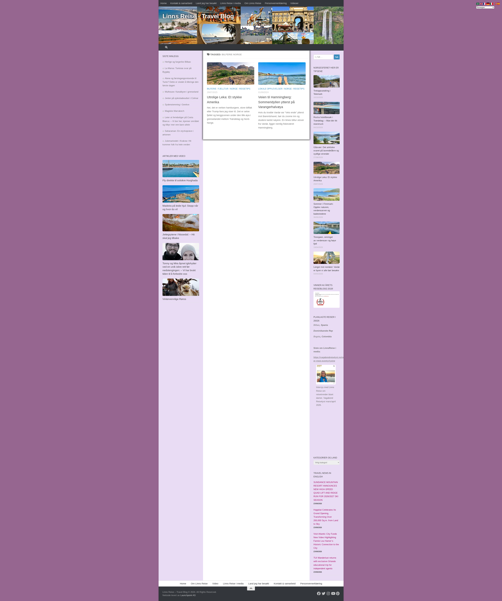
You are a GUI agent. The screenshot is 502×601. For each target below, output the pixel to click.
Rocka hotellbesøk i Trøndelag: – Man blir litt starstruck (325, 120)
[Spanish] (498, 3)
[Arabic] (478, 3)
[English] (481, 3)
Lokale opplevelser (270, 89)
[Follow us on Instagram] (328, 593)
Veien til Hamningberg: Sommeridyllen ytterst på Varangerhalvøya (276, 102)
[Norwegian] (495, 3)
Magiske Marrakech (174, 111)
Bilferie (211, 89)
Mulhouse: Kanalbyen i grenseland (181, 92)
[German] (488, 3)
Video (215, 583)
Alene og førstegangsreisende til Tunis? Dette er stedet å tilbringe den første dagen (180, 82)
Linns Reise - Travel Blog (198, 16)
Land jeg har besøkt (206, 3)
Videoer (294, 3)
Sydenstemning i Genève (177, 104)
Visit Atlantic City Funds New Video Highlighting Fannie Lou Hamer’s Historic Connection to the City (326, 541)
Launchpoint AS (188, 595)
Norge (234, 89)
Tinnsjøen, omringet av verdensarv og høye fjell (324, 240)
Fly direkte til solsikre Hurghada (180, 180)
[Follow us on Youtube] (333, 593)
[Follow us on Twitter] (323, 593)
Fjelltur (223, 89)
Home (163, 3)
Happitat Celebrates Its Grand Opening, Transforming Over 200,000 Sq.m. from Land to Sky (325, 517)
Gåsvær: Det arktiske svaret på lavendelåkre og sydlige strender (326, 150)
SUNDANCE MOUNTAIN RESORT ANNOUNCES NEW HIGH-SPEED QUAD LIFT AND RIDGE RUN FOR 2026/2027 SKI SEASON (325, 491)
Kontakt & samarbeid (181, 3)
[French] (484, 3)
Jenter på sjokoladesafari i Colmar (181, 98)
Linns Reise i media (230, 3)
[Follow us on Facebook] (319, 593)
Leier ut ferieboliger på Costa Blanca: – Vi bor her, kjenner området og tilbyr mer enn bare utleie (180, 121)
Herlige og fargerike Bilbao (178, 62)
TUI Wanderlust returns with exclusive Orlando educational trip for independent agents (324, 563)
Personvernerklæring (276, 3)
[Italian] (491, 3)
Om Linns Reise (252, 3)
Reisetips (244, 89)
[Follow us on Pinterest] (338, 593)
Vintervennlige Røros (174, 299)
